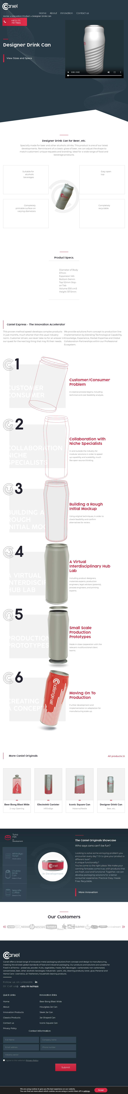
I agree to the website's (21, 1060)
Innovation (66, 13)
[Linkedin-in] (36, 982)
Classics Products (11, 1017)
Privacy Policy (10, 1028)
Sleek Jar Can (46, 1012)
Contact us (82, 13)
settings (86, 1091)
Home (42, 13)
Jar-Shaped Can (47, 1017)
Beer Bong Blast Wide (51, 1001)
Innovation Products (13, 1012)
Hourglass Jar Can (48, 1007)
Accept (101, 1090)
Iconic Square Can (49, 1023)
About (53, 13)
